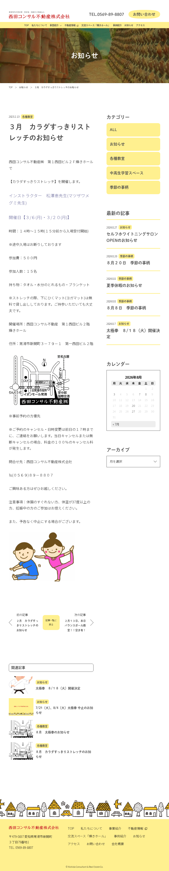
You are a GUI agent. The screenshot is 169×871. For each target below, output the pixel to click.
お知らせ (128, 25)
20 (133, 406)
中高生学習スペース (126, 173)
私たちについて (39, 25)
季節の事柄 (119, 187)
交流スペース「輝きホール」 (95, 25)
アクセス (140, 25)
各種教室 (27, 116)
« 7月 (116, 424)
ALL (113, 129)
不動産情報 (69, 25)
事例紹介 (117, 25)
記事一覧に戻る (51, 622)
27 (133, 411)
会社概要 (118, 844)
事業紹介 (54, 25)
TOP (26, 25)
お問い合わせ (95, 844)
